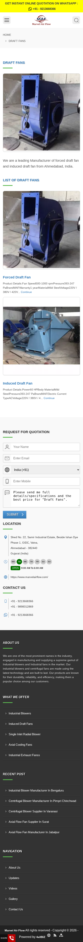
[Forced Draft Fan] (41, 230)
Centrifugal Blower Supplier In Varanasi (33, 811)
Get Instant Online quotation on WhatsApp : (41, 6)
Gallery (13, 898)
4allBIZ (40, 937)
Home (7, 34)
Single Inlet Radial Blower (25, 734)
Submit (13, 514)
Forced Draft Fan (17, 277)
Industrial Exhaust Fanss (24, 755)
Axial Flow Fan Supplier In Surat (29, 821)
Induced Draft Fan (17, 383)
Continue (26, 292)
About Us (14, 867)
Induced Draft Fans (21, 723)
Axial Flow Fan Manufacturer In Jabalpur (34, 832)
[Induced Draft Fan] (41, 336)
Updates (14, 878)
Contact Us (16, 909)
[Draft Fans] (41, 113)
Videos (13, 888)
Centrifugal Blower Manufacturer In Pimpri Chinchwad (42, 800)
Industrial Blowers (20, 713)
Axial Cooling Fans (20, 744)
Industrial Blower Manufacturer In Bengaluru (36, 790)
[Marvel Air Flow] (41, 20)
